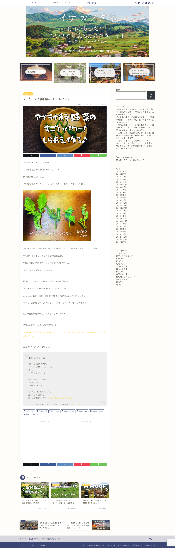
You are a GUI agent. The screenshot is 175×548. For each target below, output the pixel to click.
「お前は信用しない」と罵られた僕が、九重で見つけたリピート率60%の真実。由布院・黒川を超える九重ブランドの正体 (135, 128)
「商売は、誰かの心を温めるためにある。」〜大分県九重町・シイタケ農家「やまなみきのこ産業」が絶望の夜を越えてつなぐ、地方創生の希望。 (135, 144)
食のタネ (120, 282)
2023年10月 (121, 221)
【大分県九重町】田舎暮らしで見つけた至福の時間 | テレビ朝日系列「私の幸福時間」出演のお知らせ (135, 120)
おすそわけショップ (124, 256)
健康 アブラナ (55, 411)
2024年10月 (121, 208)
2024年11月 (121, 205)
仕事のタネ (121, 258)
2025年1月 (121, 200)
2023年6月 (121, 226)
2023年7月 (121, 224)
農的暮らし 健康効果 (97, 411)
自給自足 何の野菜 (68, 411)
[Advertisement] (43, 440)
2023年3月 (121, 229)
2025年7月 (121, 190)
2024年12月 (121, 203)
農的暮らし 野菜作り (31, 415)
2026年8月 (121, 171)
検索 (118, 90)
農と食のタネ (28, 94)
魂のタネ (120, 284)
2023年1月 (121, 234)
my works (120, 253)
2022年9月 (121, 242)
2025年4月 (121, 192)
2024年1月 (121, 218)
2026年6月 (121, 174)
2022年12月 (121, 237)
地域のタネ (121, 264)
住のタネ (120, 261)
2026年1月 (121, 182)
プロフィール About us (62, 3)
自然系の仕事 (122, 274)
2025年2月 (121, 197)
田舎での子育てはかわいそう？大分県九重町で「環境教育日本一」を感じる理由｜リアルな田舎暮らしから (135, 112)
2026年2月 (121, 179)
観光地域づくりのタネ (125, 277)
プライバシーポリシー (29, 545)
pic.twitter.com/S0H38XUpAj (60, 398)
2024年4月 (121, 216)
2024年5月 (121, 213)
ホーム (34, 3)
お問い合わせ (91, 3)
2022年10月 (121, 239)
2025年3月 (121, 195)
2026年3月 (121, 176)
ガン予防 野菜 (42, 411)
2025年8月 (121, 187)
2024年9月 (121, 210)
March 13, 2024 (76, 404)
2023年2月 (121, 231)
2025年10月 (121, 184)
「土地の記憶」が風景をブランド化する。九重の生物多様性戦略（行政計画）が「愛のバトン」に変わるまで (135, 135)
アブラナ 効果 (29, 411)
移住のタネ (121, 271)
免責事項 (42, 545)
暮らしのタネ (122, 269)
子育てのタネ (122, 266)
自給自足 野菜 (82, 411)
